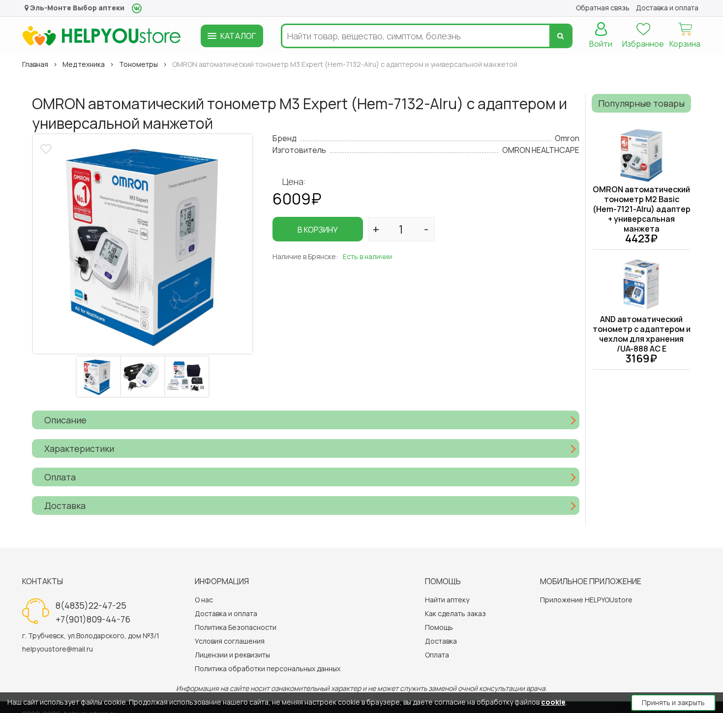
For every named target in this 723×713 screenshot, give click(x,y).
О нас (204, 599)
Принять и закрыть (673, 702)
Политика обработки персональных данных (267, 668)
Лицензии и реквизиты (232, 654)
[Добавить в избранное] (47, 147)
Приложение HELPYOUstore (586, 599)
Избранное (643, 43)
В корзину (318, 229)
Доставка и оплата (226, 613)
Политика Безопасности (235, 627)
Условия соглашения (230, 641)
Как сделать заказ (455, 613)
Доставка (441, 641)
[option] (142, 244)
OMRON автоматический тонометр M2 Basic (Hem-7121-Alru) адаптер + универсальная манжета (642, 209)
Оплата (437, 654)
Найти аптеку (447, 599)
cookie (553, 702)
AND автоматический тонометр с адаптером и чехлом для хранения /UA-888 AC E (642, 334)
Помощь (439, 627)
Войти (600, 43)
